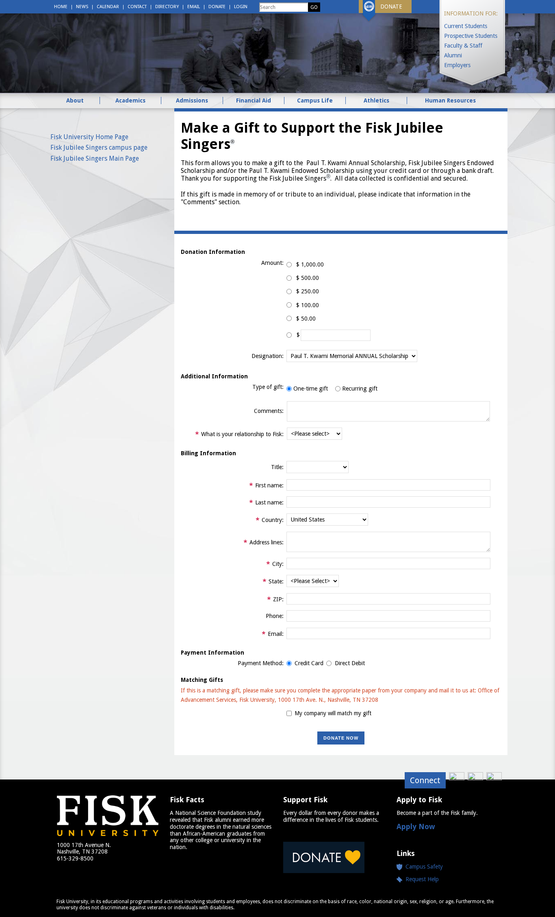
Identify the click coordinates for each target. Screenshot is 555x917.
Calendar (108, 6)
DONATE (391, 6)
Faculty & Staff (463, 45)
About (75, 100)
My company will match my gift (333, 713)
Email (193, 6)
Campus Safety (424, 866)
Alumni (453, 55)
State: (276, 581)
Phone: (275, 616)
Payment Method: (261, 663)
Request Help (420, 879)
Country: (273, 520)
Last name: (269, 502)
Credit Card (309, 663)
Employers (457, 65)
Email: (276, 634)
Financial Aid (253, 100)
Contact (137, 6)
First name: (269, 485)
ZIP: (278, 599)
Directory (167, 6)
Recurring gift (359, 388)
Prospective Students (470, 36)
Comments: (269, 411)
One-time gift (310, 388)
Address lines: (266, 542)
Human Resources (450, 100)
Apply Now (416, 826)
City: (278, 564)
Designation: (267, 356)
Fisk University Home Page (89, 137)
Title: (277, 467)
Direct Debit (350, 663)
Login (240, 6)
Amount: (272, 263)
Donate (216, 6)
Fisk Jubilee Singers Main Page (94, 158)
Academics (130, 100)
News (82, 6)
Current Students (465, 26)
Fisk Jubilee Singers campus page (98, 147)
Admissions (192, 100)
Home (60, 6)
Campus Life (315, 100)
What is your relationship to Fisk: (242, 434)
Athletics (376, 100)
